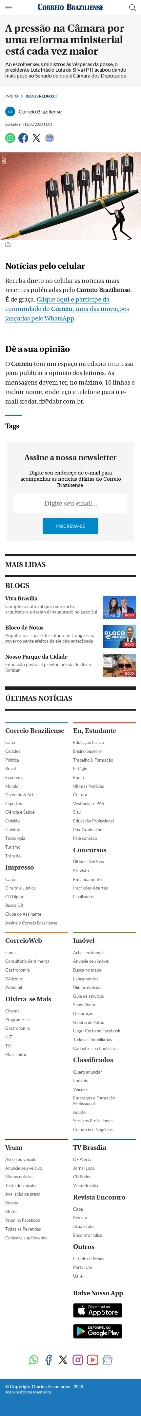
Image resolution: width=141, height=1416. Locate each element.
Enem (78, 777)
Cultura (80, 794)
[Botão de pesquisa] (132, 7)
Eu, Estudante (94, 730)
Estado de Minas (88, 1258)
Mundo (11, 786)
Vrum (13, 1147)
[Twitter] (36, 141)
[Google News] (49, 141)
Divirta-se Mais (28, 999)
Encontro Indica (87, 1235)
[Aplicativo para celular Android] (97, 1331)
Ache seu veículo (20, 1159)
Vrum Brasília (85, 1185)
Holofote (13, 829)
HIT (8, 1037)
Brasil (10, 768)
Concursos (89, 850)
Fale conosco (85, 838)
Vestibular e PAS (88, 803)
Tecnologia (15, 838)
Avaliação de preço (22, 1194)
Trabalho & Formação (93, 760)
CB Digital (14, 896)
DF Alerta (82, 1159)
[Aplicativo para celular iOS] (97, 1311)
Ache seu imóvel (88, 952)
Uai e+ (79, 1276)
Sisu (77, 812)
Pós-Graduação (87, 829)
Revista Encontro (99, 1197)
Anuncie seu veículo (23, 1168)
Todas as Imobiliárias (92, 1039)
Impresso (19, 867)
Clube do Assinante (23, 914)
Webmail (13, 987)
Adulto (79, 1112)
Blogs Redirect (42, 96)
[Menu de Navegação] (9, 7)
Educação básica (88, 742)
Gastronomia (17, 970)
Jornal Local (84, 1168)
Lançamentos (85, 978)
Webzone (14, 978)
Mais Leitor (16, 1054)
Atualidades (84, 1226)
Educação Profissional (93, 820)
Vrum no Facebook (22, 1220)
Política (12, 760)
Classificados (93, 1060)
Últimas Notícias (88, 786)
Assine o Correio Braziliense (31, 922)
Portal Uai (82, 1267)
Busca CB (14, 905)
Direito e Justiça (20, 887)
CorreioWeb (23, 940)
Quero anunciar (87, 1072)
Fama (10, 952)
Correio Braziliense (34, 730)
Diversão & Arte (20, 794)
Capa (10, 742)
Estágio (80, 768)
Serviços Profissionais (93, 1120)
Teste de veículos (21, 1185)
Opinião (12, 820)
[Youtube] (92, 1361)
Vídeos (11, 1202)
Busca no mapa (87, 970)
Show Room (84, 1004)
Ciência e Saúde (20, 812)
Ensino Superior (87, 751)
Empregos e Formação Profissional (94, 1100)
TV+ (9, 1045)
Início (11, 96)
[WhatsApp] (10, 141)
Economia (14, 777)
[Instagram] (78, 1361)
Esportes (13, 803)
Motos (11, 1211)
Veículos (81, 1089)
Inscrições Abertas (90, 887)
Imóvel (83, 940)
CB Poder (82, 1176)
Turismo (12, 847)
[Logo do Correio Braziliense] (70, 7)
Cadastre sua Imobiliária (96, 1048)
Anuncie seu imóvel (91, 961)
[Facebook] (23, 141)
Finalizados (83, 896)
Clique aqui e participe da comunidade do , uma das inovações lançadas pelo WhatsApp (67, 309)
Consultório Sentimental (27, 961)
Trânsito (13, 855)
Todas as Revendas (23, 1229)
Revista (80, 1217)
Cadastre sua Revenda (26, 1237)
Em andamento (87, 879)
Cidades (12, 751)
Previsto (81, 870)
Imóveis (80, 1080)
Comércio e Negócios (93, 1129)
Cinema (12, 1010)
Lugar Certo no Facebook (96, 1030)
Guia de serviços (88, 996)
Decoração (83, 1013)
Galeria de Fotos (88, 1022)
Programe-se (17, 1019)
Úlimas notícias (87, 987)
